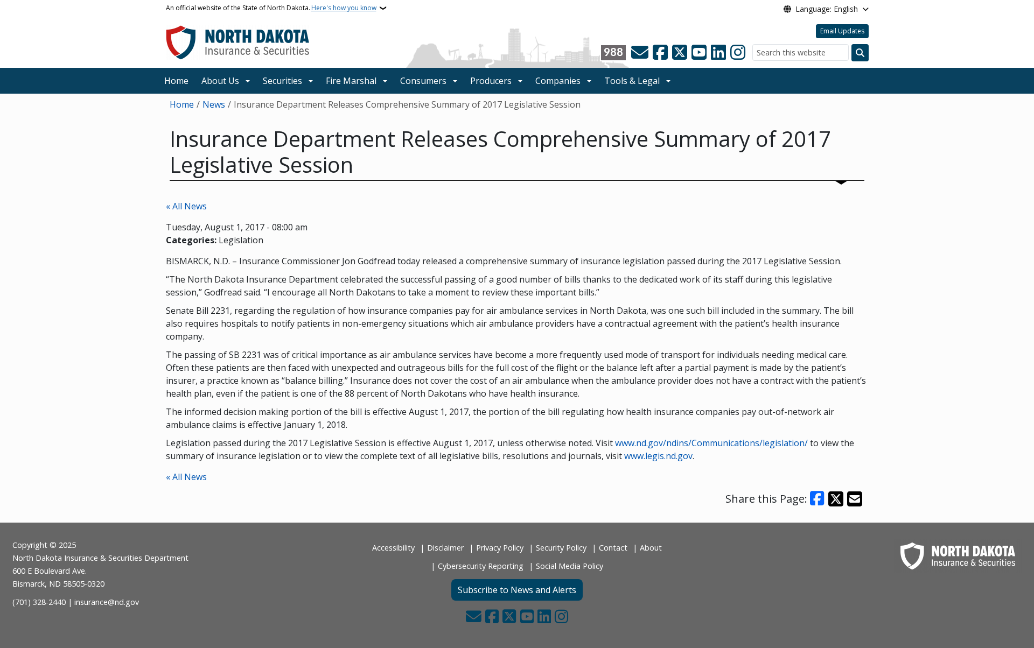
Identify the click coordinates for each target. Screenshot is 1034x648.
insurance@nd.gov (106, 602)
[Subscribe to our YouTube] (699, 53)
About (651, 548)
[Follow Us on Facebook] (660, 53)
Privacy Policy (499, 548)
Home (176, 81)
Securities (282, 81)
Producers (491, 81)
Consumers (423, 81)
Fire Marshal (351, 81)
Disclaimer (445, 548)
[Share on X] (835, 498)
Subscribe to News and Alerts (517, 590)
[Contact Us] (639, 53)
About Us (220, 81)
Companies (558, 81)
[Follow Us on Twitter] (679, 53)
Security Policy (561, 548)
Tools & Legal (632, 81)
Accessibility (393, 548)
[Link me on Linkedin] (718, 53)
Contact (613, 548)
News (213, 104)
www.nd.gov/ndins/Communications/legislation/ (711, 443)
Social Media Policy (569, 566)
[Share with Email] (854, 498)
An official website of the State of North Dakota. (271, 7)
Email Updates (842, 31)
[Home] (238, 42)
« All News (186, 206)
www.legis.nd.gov (658, 456)
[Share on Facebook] (817, 498)
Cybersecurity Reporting (480, 566)
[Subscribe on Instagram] (737, 53)
